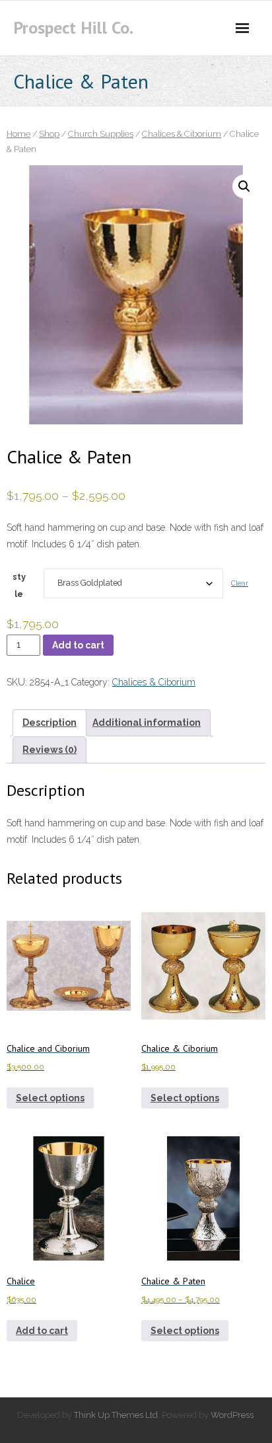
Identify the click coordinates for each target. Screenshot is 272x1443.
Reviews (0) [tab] (49, 749)
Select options (50, 1098)
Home (18, 134)
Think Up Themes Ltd (116, 1415)
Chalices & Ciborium (181, 134)
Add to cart (78, 645)
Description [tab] (49, 722)
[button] (244, 186)
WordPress (232, 1415)
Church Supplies (100, 134)
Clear (239, 583)
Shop (49, 134)
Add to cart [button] (42, 1330)
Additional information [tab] (146, 722)
